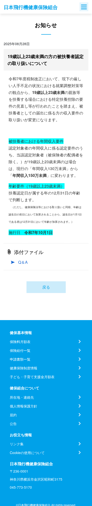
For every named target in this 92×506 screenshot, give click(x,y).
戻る (46, 287)
